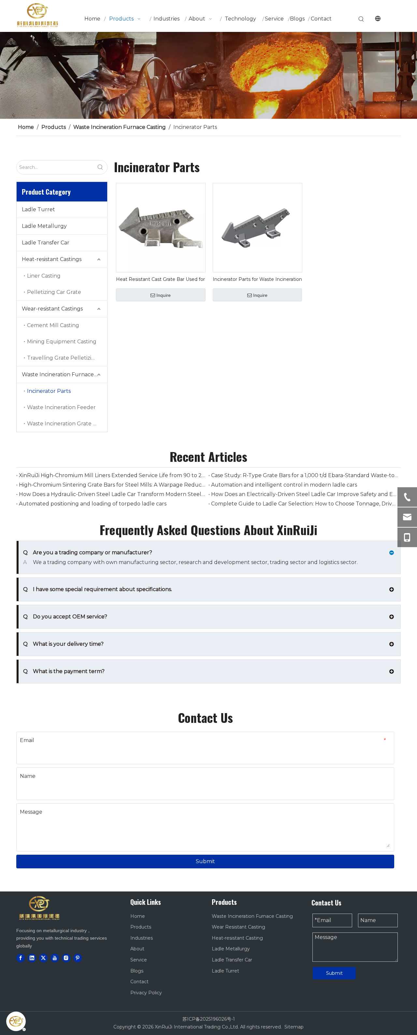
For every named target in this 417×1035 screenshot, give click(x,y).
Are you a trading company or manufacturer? (87, 552)
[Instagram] (66, 958)
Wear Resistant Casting (238, 927)
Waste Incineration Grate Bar (64, 424)
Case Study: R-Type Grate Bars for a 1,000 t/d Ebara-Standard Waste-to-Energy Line (304, 475)
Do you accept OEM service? (65, 617)
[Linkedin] (32, 958)
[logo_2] (39, 908)
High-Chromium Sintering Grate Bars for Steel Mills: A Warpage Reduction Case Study (112, 485)
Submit (205, 861)
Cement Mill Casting (53, 325)
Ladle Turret (38, 209)
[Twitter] (43, 958)
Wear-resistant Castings (52, 309)
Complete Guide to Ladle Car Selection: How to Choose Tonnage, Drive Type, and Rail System (304, 504)
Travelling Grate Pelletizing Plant (67, 358)
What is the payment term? (64, 671)
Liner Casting (44, 276)
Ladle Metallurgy (44, 226)
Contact (139, 982)
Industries (141, 938)
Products (140, 927)
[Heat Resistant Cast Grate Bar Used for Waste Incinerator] (160, 227)
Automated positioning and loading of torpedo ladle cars (92, 504)
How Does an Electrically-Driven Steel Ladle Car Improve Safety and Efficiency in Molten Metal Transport (304, 494)
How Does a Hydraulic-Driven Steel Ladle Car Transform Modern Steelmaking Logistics (112, 494)
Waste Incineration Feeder (61, 407)
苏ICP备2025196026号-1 (208, 1019)
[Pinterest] (77, 958)
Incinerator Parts (49, 391)
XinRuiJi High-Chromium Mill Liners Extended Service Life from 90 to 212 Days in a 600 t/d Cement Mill (112, 475)
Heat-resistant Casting (237, 938)
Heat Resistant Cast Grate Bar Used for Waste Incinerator (160, 279)
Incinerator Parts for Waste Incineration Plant (257, 279)
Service (138, 960)
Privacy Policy (146, 993)
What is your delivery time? (63, 644)
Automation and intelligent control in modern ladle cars (284, 485)
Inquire (163, 295)
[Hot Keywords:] (361, 19)
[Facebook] (20, 958)
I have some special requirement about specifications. (97, 589)
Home (137, 916)
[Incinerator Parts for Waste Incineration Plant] (257, 227)
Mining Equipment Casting (61, 341)
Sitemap (294, 1027)
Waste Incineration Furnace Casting (64, 374)
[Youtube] (54, 958)
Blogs (136, 971)
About (137, 949)
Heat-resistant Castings (51, 259)
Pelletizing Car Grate (54, 292)
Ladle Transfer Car (45, 243)
